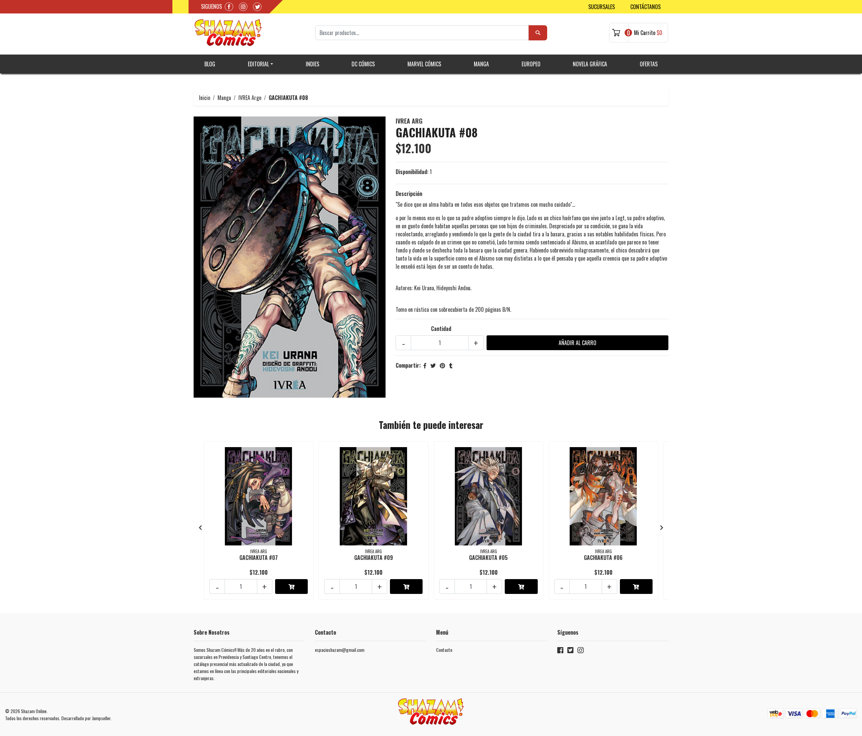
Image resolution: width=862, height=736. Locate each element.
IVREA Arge (249, 98)
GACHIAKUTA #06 (603, 558)
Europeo (531, 64)
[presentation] (200, 527)
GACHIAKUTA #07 (258, 558)
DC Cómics (363, 64)
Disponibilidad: (412, 172)
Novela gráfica (590, 64)
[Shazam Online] (228, 32)
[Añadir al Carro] (291, 586)
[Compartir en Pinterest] (442, 365)
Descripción (409, 194)
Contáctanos (645, 7)
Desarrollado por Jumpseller (85, 718)
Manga (481, 64)
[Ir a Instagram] (580, 651)
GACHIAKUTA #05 (488, 558)
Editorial (258, 64)
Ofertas (649, 64)
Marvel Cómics (424, 64)
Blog (209, 64)
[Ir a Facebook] (560, 651)
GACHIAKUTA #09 (373, 558)
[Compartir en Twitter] (433, 365)
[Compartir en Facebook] (425, 365)
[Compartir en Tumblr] (451, 365)
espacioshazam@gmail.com (339, 649)
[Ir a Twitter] (570, 651)
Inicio (204, 98)
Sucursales (601, 7)
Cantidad (441, 329)
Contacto (444, 649)
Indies (312, 64)
